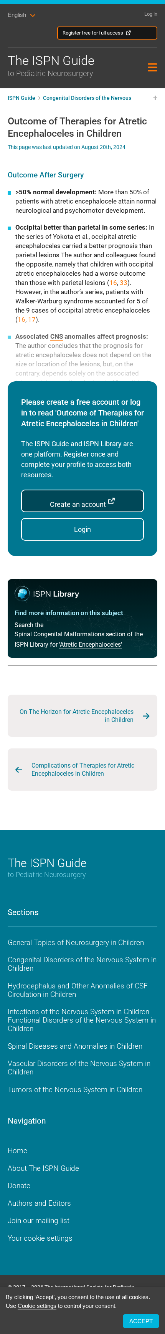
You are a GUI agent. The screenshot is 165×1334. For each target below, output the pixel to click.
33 (123, 282)
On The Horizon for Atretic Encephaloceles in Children (77, 715)
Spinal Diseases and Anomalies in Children (75, 1046)
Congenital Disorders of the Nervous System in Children (82, 964)
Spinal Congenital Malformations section (70, 634)
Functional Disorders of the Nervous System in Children (82, 1024)
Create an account (78, 504)
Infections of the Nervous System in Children (78, 1011)
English (17, 15)
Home (17, 1150)
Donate (19, 1185)
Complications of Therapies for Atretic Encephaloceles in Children (82, 769)
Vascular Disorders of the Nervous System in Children (79, 1067)
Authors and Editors (39, 1203)
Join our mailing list (38, 1220)
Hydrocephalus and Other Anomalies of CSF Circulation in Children (78, 990)
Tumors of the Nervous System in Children (75, 1089)
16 (113, 282)
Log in (150, 14)
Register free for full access (93, 33)
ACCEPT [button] (141, 1321)
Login (82, 529)
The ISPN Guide (51, 65)
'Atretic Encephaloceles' (90, 644)
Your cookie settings (40, 1238)
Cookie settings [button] (37, 1306)
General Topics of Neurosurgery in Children (76, 942)
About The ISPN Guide (43, 1168)
